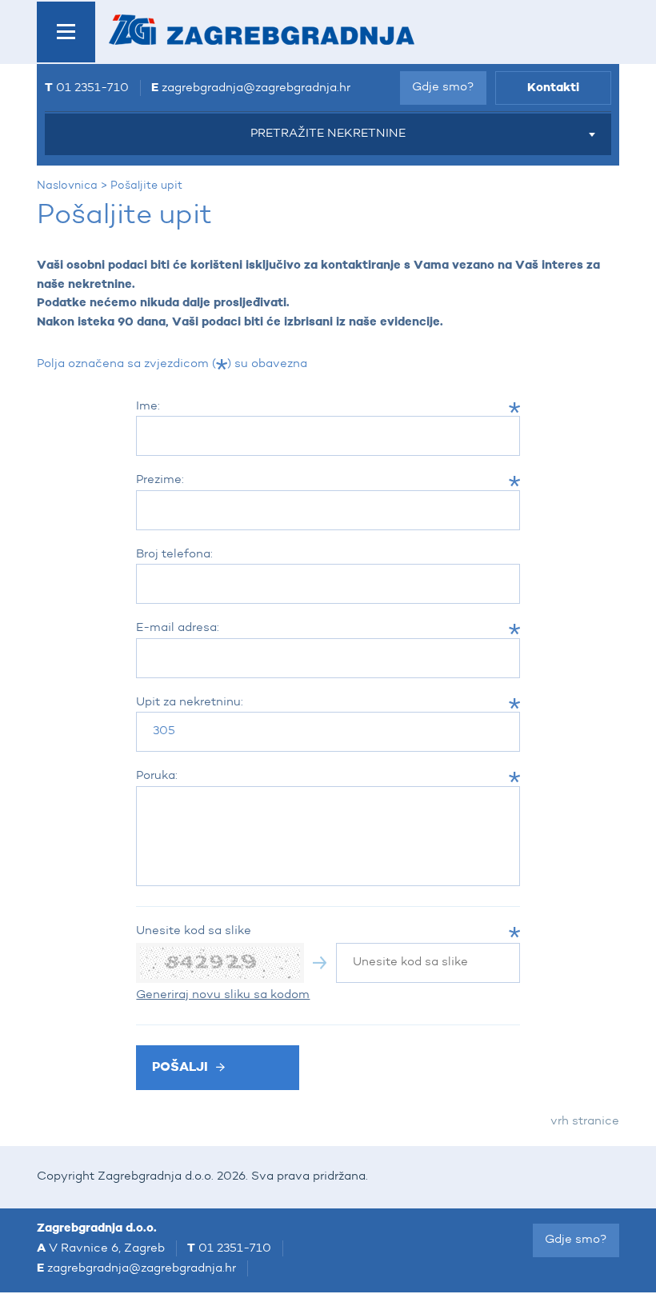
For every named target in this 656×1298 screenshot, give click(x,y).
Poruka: (157, 776)
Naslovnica (67, 185)
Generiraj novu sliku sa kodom (223, 995)
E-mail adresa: (177, 628)
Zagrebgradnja (261, 29)
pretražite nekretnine (328, 134)
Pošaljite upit (146, 185)
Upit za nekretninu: (189, 703)
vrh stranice (584, 1122)
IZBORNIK (66, 32)
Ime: (148, 407)
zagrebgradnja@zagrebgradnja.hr (256, 88)
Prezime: (160, 480)
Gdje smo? (443, 88)
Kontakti (553, 88)
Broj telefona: (174, 555)
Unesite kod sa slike (193, 931)
